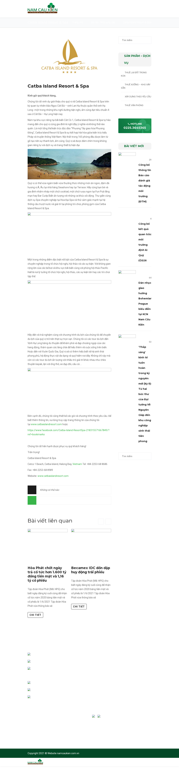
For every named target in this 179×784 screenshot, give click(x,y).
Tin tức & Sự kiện (104, 691)
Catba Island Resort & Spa (58, 86)
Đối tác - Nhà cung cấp (103, 22)
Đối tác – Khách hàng (106, 670)
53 (150, 342)
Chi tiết (35, 615)
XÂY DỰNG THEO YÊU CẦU (138, 96)
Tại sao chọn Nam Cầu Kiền (109, 663)
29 (150, 160)
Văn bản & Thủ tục (105, 684)
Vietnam (77, 464)
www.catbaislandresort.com (46, 424)
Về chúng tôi (102, 656)
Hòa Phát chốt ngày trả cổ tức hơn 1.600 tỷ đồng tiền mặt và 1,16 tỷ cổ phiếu (47, 574)
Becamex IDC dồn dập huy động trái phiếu (90, 570)
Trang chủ (77, 22)
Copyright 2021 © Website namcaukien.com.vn (53, 753)
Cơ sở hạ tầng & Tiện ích (108, 677)
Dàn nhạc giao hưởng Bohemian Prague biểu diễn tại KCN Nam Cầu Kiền (145, 303)
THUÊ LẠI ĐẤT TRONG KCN (134, 74)
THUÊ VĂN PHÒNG (134, 105)
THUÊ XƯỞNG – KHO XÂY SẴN (135, 86)
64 (150, 278)
